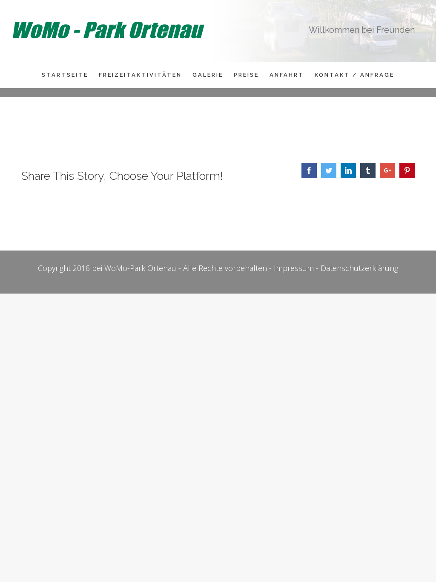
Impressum (294, 268)
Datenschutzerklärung (359, 268)
